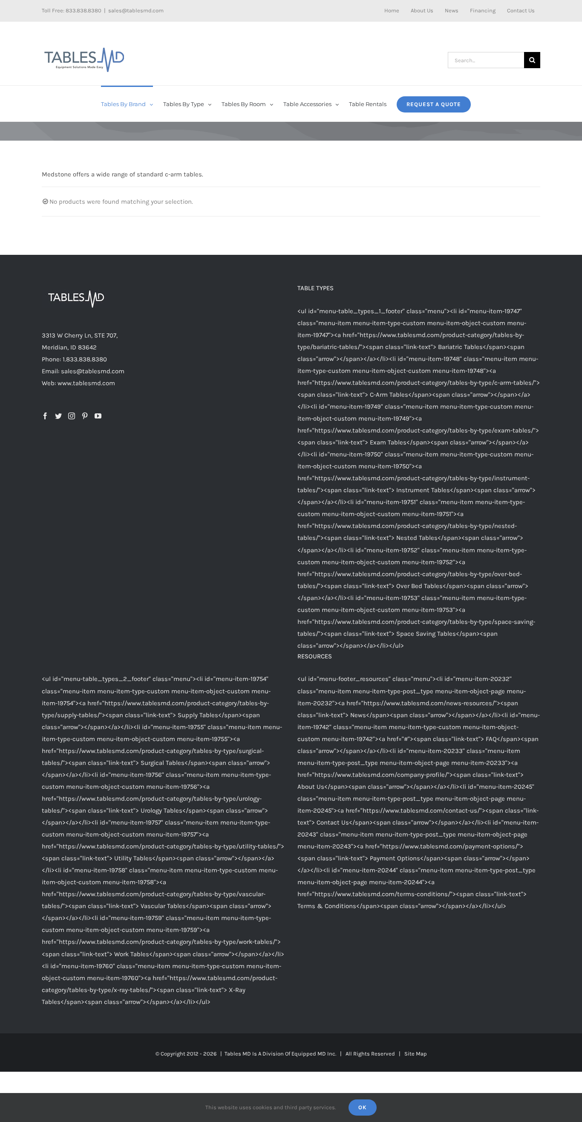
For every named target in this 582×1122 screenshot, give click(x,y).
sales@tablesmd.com (136, 10)
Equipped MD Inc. (313, 1053)
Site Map (415, 1053)
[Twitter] (58, 415)
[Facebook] (45, 415)
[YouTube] (98, 415)
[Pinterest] (84, 415)
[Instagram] (71, 415)
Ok (362, 1107)
